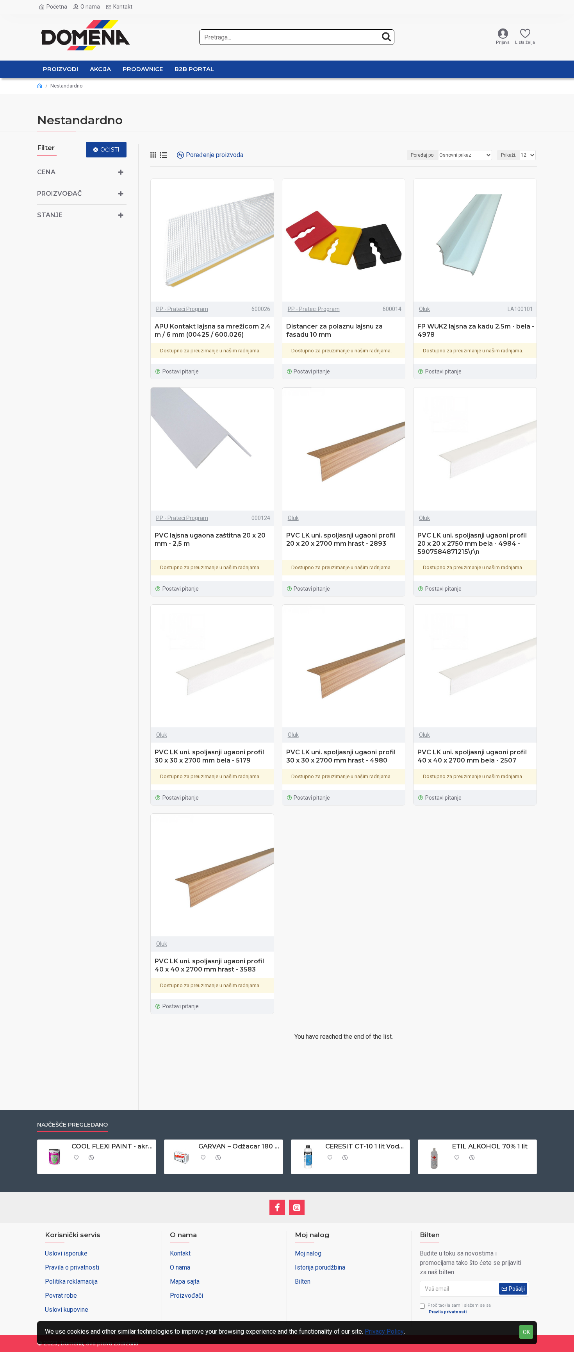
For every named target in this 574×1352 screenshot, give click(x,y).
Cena (46, 172)
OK (526, 1332)
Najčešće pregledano (72, 1125)
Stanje (49, 215)
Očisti (109, 149)
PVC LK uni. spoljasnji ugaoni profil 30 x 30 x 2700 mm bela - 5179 (209, 756)
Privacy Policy (384, 1331)
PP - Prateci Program (182, 309)
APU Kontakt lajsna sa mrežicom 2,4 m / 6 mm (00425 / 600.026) (213, 330)
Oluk (424, 309)
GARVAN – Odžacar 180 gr (239, 1146)
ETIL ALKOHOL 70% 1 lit (490, 1146)
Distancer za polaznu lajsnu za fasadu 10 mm (334, 330)
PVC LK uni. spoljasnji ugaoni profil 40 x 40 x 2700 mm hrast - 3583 (209, 965)
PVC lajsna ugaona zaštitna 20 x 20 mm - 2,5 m (210, 539)
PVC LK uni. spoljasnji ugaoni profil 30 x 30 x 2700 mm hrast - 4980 (341, 756)
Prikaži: (508, 155)
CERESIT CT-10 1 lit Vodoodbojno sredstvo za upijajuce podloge (366, 1146)
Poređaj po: (423, 155)
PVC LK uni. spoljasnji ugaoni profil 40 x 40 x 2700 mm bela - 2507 (472, 756)
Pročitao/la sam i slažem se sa (459, 1308)
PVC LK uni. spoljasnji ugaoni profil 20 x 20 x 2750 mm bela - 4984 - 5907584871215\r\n (472, 543)
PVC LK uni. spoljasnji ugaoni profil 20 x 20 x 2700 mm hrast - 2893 (341, 539)
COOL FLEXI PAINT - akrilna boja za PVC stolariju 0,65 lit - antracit (112, 1146)
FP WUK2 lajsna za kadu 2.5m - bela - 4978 (475, 330)
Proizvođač (59, 193)
